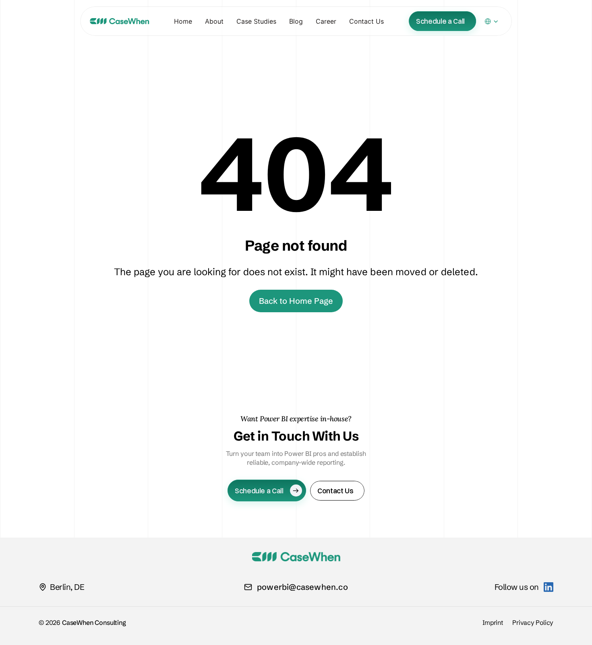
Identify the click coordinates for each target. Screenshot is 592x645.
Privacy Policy (532, 622)
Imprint (492, 622)
